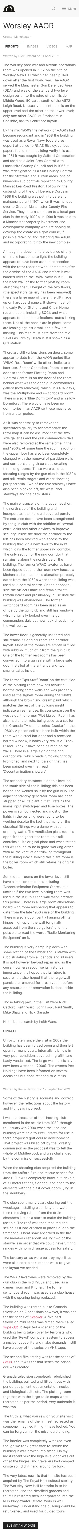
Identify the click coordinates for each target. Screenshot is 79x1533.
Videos (52, 46)
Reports (12, 46)
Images (32, 46)
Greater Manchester (17, 36)
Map (69, 46)
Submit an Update (21, 1525)
